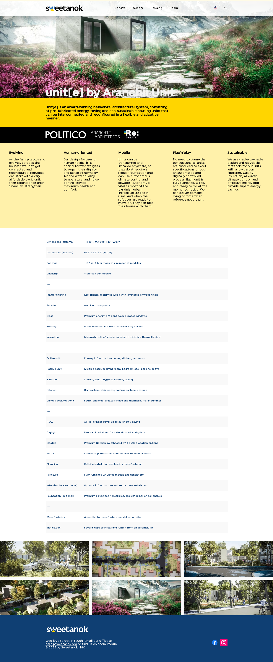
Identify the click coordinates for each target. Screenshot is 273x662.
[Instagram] (224, 642)
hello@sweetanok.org (61, 644)
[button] (44, 559)
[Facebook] (214, 642)
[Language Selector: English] (219, 7)
